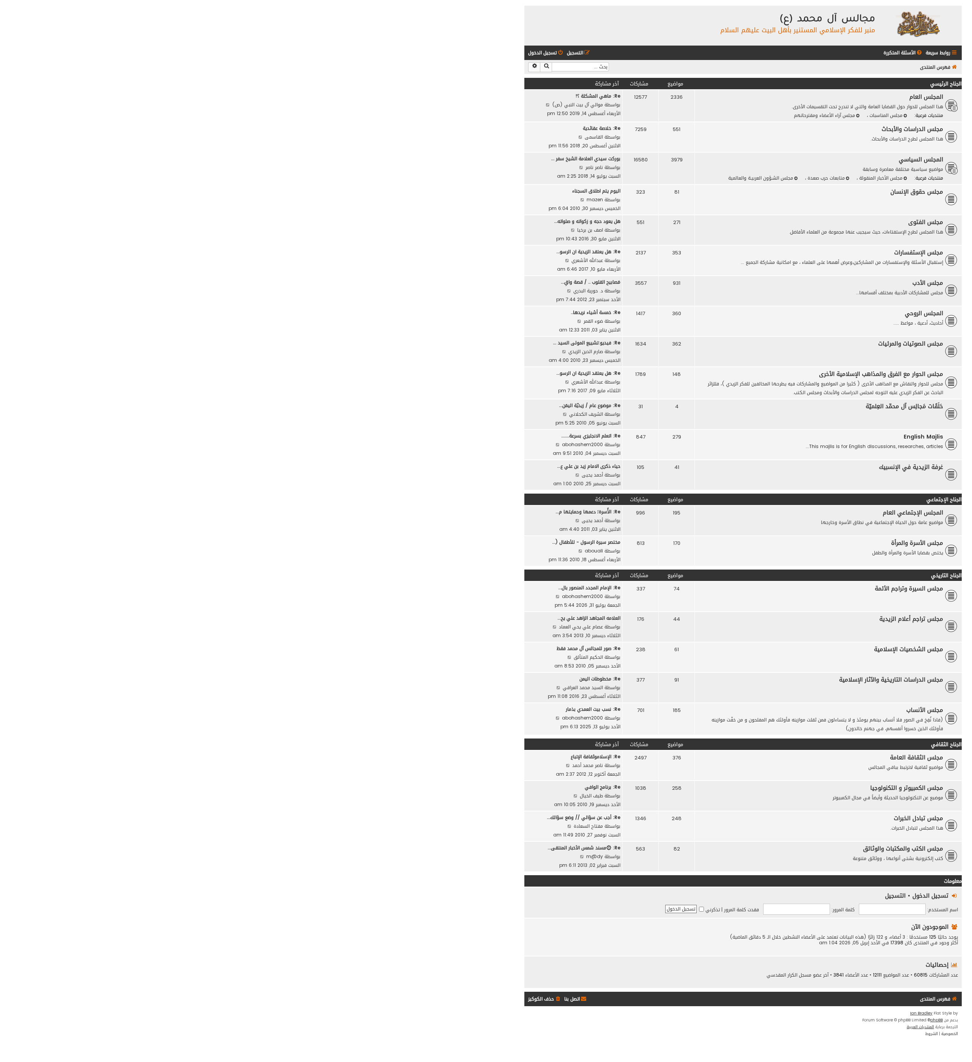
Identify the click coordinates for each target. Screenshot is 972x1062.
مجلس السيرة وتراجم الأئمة (909, 588)
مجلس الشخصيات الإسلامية (908, 649)
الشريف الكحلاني (586, 414)
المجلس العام (926, 97)
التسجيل (895, 895)
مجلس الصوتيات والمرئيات (910, 343)
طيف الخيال (591, 795)
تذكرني (712, 909)
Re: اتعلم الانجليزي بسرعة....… (590, 435)
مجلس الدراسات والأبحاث (912, 129)
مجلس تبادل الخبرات (918, 818)
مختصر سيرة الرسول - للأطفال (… (586, 542)
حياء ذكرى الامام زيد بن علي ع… (588, 466)
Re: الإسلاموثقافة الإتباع (595, 756)
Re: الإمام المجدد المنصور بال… (589, 587)
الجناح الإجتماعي (944, 499)
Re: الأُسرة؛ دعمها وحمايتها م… (587, 511)
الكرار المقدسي (782, 975)
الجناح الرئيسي (946, 83)
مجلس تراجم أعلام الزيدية (911, 619)
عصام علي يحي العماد (581, 626)
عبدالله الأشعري (587, 260)
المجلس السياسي (921, 159)
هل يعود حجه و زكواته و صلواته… (587, 221)
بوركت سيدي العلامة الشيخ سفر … (585, 158)
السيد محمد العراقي (583, 687)
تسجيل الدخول (930, 895)
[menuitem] (903, 53)
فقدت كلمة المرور (741, 909)
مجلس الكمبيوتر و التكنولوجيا (906, 788)
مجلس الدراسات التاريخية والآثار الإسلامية (891, 679)
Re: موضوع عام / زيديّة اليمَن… (589, 405)
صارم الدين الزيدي (585, 351)
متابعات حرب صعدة (825, 178)
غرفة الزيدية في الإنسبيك (911, 467)
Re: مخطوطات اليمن (599, 678)
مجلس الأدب (927, 283)
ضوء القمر (593, 321)
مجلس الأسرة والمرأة (917, 543)
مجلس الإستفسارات (918, 252)
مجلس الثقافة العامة (916, 757)
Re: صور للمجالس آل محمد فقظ (588, 648)
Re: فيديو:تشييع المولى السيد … (586, 342)
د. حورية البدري (588, 290)
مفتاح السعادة (588, 826)
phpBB (936, 1020)
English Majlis (923, 436)
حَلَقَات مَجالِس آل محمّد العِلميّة (904, 406)
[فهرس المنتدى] (917, 24)
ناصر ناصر (594, 167)
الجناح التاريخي (946, 575)
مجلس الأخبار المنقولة (880, 178)
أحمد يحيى (592, 474)
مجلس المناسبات (885, 115)
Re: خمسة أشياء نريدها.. (595, 312)
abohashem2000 (582, 444)
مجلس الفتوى (925, 222)
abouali (594, 550)
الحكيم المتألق (588, 657)
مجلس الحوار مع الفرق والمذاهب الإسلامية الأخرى (881, 374)
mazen (595, 199)
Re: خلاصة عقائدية (601, 128)
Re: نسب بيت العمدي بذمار (593, 709)
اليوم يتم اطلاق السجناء (596, 190)
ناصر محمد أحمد (587, 765)
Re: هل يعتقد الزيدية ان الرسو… (588, 251)
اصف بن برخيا (590, 230)
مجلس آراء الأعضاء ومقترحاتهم (824, 115)
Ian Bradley (921, 1013)
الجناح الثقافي (946, 744)
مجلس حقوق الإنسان (916, 191)
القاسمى (594, 137)
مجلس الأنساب (924, 710)
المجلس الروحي (924, 313)
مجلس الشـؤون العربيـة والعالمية (760, 178)
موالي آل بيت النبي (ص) (577, 104)
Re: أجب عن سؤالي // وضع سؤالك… (583, 817)
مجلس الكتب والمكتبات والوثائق (903, 848)
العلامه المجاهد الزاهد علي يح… (588, 618)
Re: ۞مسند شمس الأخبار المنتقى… (584, 847)
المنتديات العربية (920, 1027)
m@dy (594, 856)
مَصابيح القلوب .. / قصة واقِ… (590, 282)
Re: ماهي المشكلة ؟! (597, 96)
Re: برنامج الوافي (602, 787)
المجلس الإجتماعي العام (913, 512)
